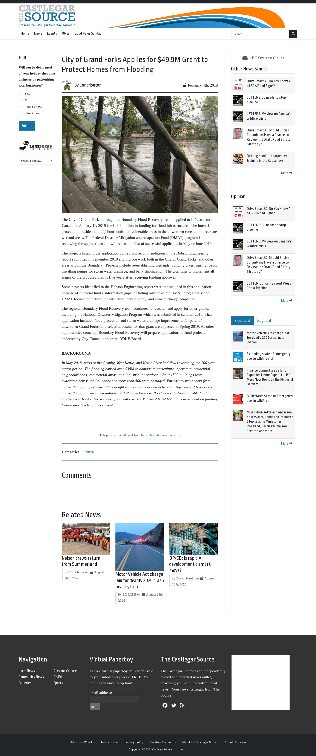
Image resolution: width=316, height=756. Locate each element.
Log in (183, 749)
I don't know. (33, 106)
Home (25, 33)
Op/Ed (58, 677)
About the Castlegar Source (200, 742)
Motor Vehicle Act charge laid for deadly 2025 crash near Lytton (139, 581)
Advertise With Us (82, 742)
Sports (58, 683)
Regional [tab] (264, 320)
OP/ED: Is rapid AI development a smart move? (190, 564)
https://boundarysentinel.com (160, 435)
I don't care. (32, 113)
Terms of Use (109, 742)
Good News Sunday (88, 33)
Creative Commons (163, 742)
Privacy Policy (134, 742)
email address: (101, 692)
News (38, 33)
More (285, 173)
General (89, 452)
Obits (66, 33)
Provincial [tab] (242, 320)
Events (52, 33)
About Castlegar (235, 742)
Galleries (25, 683)
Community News (31, 677)
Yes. (27, 93)
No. (27, 100)
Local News (27, 671)
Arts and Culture (65, 671)
